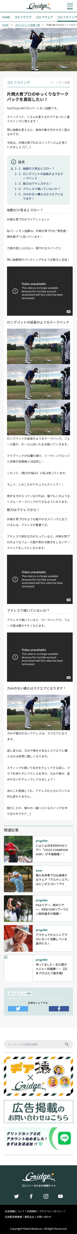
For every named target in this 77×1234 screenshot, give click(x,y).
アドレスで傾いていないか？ (41, 189)
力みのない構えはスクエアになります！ (43, 196)
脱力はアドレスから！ (37, 183)
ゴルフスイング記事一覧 (27, 25)
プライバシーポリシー (51, 1211)
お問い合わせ (44, 1217)
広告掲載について (15, 1211)
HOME (5, 25)
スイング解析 (25, 993)
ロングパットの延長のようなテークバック (43, 176)
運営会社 (29, 1217)
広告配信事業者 (13, 1217)
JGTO (12, 993)
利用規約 (32, 1211)
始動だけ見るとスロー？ (39, 168)
